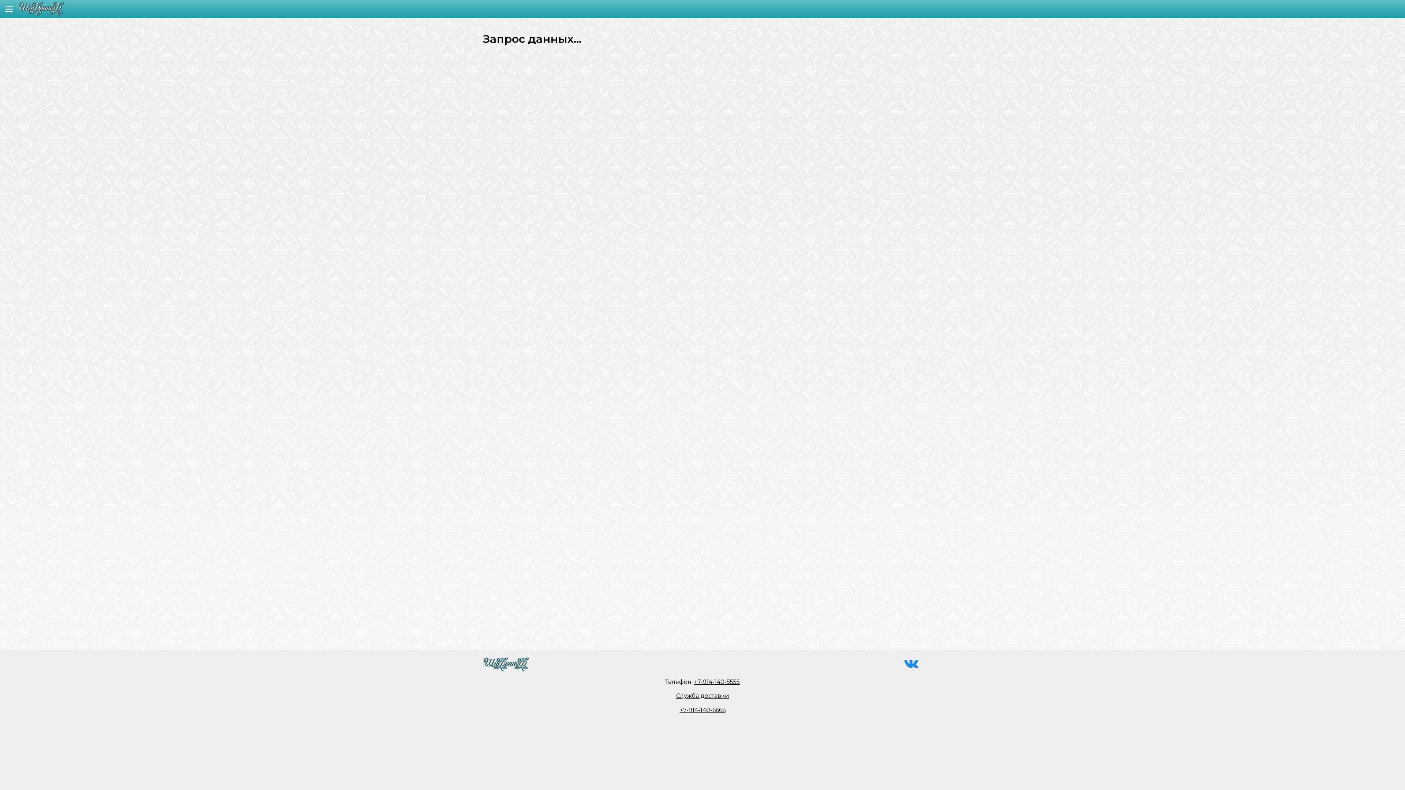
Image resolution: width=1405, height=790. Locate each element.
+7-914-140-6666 (703, 710)
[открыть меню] (9, 9)
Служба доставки (702, 695)
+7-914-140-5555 (717, 681)
